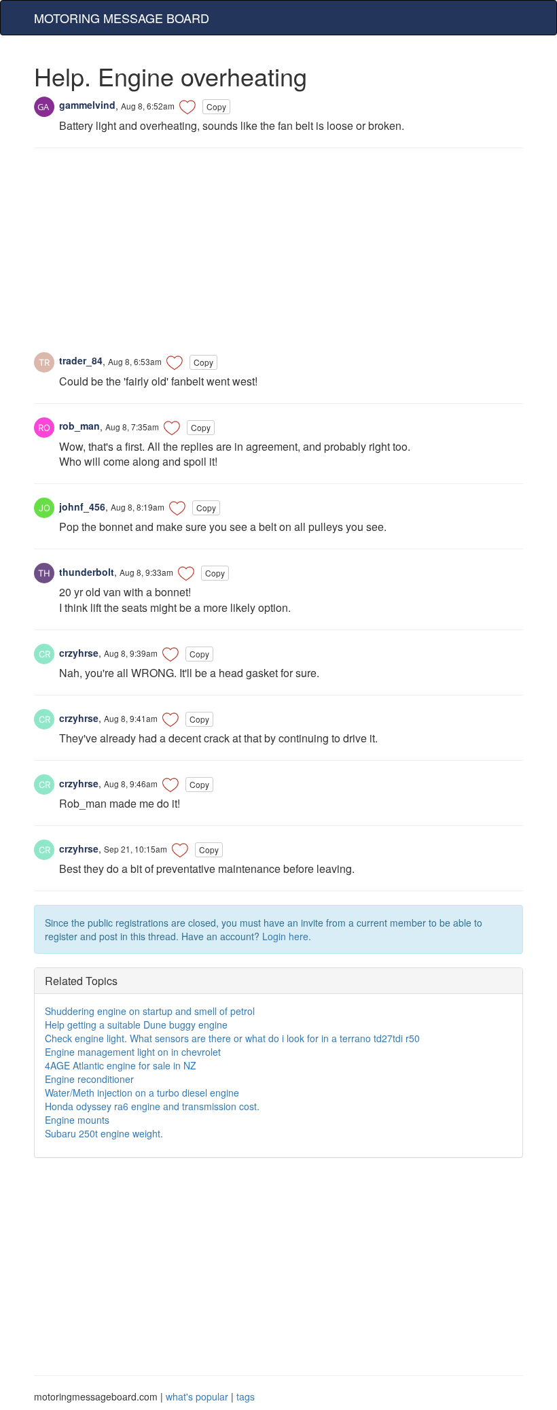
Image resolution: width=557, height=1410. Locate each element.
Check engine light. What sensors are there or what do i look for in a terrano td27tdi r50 (232, 1038)
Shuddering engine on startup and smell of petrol (150, 1011)
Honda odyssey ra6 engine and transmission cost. (152, 1106)
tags (245, 1396)
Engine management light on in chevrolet (133, 1052)
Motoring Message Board (121, 18)
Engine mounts (77, 1120)
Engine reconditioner (89, 1079)
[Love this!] (187, 107)
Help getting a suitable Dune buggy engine (136, 1024)
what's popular (197, 1396)
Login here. (286, 936)
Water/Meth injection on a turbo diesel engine (142, 1092)
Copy (216, 106)
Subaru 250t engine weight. (104, 1133)
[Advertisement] (278, 257)
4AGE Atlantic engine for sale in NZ (120, 1065)
